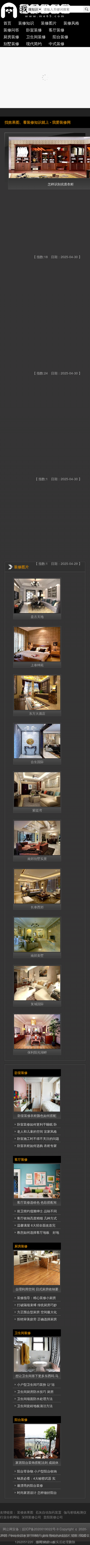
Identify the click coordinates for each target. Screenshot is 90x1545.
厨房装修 (11, 36)
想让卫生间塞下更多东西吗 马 (36, 1375)
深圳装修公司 (31, 1517)
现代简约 (34, 43)
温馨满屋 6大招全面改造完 (36, 1225)
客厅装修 (56, 30)
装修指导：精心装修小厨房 (36, 1297)
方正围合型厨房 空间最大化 (37, 1312)
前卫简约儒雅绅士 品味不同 (37, 1211)
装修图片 (49, 23)
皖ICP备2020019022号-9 (40, 1529)
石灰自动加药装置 (48, 1512)
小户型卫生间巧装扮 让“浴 (36, 1384)
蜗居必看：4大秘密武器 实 (36, 1478)
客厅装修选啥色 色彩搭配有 (37, 1202)
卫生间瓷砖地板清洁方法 (35, 1405)
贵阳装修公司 (53, 1517)
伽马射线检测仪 (75, 1512)
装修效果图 (25, 1512)
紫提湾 (37, 810)
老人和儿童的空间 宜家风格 (37, 1131)
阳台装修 (60, 36)
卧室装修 (34, 30)
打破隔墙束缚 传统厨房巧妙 (37, 1304)
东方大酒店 (37, 713)
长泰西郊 (37, 907)
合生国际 (37, 761)
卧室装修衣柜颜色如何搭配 (37, 1115)
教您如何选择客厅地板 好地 (38, 1232)
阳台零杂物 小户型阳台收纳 (37, 1471)
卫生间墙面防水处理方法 (35, 1398)
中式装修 (56, 43)
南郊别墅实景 (37, 858)
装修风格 (71, 23)
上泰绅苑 (37, 665)
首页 (7, 23)
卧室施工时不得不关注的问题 (38, 1138)
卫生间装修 (36, 36)
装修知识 (26, 23)
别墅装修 (11, 43)
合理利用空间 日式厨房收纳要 (36, 1289)
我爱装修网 (61, 122)
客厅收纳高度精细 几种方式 (37, 1218)
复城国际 (37, 1003)
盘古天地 (37, 616)
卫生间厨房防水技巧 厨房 (35, 1391)
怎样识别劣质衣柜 (61, 184)
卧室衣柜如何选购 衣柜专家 (37, 1145)
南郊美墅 (37, 955)
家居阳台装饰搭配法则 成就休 (36, 1462)
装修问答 (11, 30)
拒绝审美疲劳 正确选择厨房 (37, 1319)
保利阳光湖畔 (37, 1052)
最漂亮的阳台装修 (30, 1485)
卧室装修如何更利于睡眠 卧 (37, 1124)
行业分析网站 (9, 1517)
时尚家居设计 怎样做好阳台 (37, 1492)
